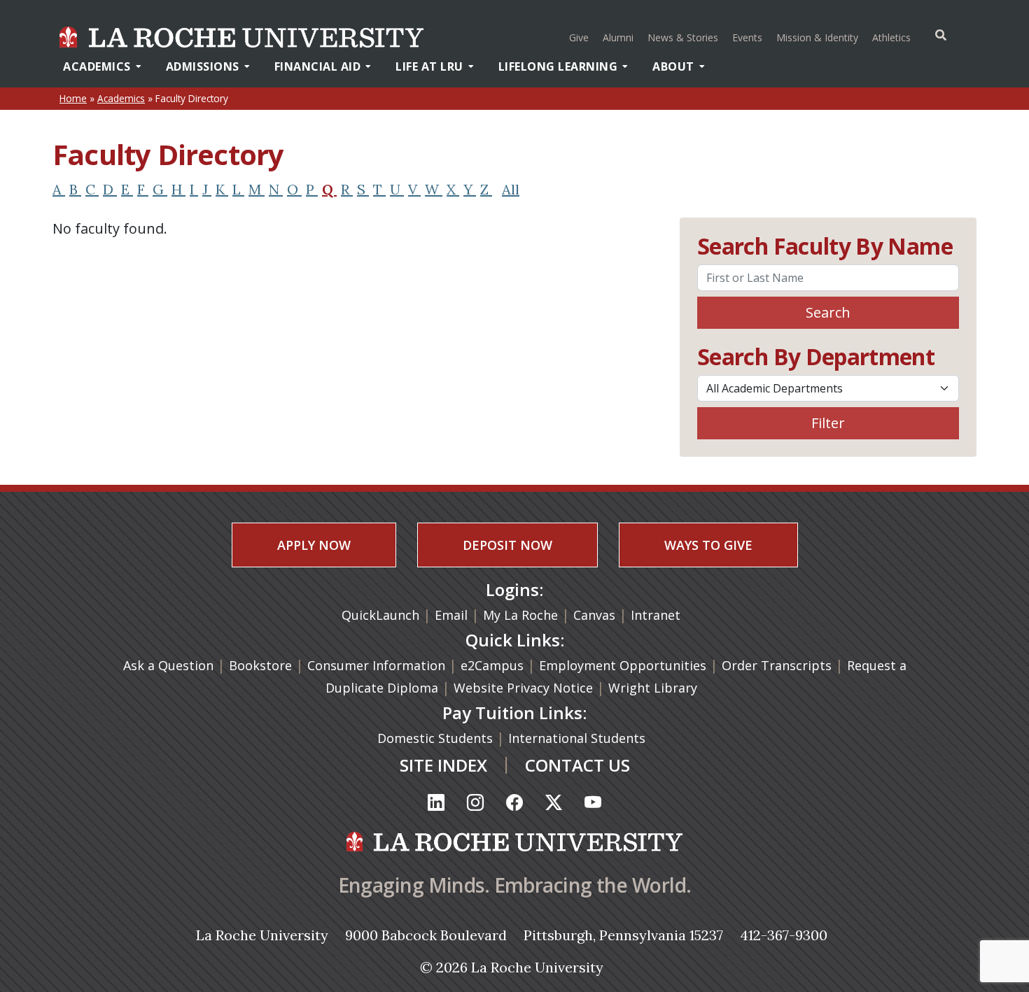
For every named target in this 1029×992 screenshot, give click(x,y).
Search (828, 312)
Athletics (893, 37)
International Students (578, 738)
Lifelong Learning (558, 66)
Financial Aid (317, 66)
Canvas (594, 615)
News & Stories (683, 37)
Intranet (655, 615)
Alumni (618, 37)
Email (451, 615)
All (510, 189)
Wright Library (652, 687)
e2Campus (492, 665)
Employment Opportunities (622, 665)
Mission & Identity (817, 37)
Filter (828, 422)
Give (579, 37)
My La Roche (520, 615)
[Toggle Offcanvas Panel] (940, 35)
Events (747, 37)
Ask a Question (168, 665)
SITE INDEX (443, 765)
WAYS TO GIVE (708, 545)
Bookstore (260, 665)
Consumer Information (376, 665)
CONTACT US (577, 765)
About (673, 66)
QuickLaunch (380, 615)
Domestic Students (436, 738)
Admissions (202, 66)
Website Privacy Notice (525, 687)
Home (73, 98)
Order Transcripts (778, 665)
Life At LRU (429, 66)
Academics (97, 66)
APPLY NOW (314, 545)
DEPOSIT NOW (507, 545)
